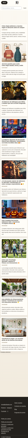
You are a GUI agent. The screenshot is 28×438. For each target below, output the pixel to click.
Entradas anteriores (5, 352)
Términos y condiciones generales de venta (7, 428)
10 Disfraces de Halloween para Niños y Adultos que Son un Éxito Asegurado (13, 102)
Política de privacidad (6, 422)
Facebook (3, 411)
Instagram (9, 407)
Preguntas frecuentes (19, 412)
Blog (15, 409)
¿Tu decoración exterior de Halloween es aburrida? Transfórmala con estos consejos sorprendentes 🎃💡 (13, 182)
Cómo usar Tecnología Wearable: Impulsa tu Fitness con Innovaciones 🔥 (11, 261)
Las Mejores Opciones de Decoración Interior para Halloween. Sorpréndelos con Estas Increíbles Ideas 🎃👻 (13, 141)
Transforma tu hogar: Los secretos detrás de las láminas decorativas (12, 339)
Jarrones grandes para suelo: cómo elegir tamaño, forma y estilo (12, 64)
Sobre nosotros (18, 403)
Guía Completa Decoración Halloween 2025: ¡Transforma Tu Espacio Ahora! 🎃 (11, 222)
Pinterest (3, 407)
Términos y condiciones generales (7, 425)
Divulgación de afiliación (5, 432)
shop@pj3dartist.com (6, 404)
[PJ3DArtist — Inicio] (17, 2)
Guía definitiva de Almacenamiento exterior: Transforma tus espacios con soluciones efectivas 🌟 (12, 300)
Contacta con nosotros (20, 406)
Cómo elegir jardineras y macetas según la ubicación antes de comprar (13, 26)
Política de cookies (6, 418)
